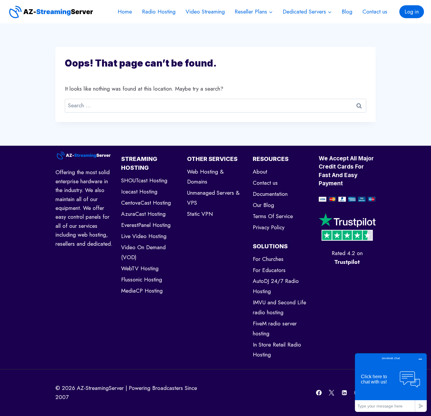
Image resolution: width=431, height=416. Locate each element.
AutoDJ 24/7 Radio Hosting (276, 286)
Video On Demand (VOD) (143, 252)
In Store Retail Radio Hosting (277, 350)
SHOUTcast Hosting (144, 180)
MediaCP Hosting (142, 291)
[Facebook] (318, 392)
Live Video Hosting (144, 236)
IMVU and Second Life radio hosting (279, 307)
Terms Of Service (273, 216)
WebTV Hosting (140, 268)
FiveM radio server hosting (275, 328)
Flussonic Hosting (141, 279)
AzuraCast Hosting (143, 214)
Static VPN (200, 214)
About (260, 172)
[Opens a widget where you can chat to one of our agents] (391, 382)
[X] (331, 392)
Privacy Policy (268, 227)
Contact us (374, 12)
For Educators (269, 270)
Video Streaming (205, 12)
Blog (347, 12)
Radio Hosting (159, 12)
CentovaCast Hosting (146, 203)
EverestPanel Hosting (146, 225)
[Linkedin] (344, 392)
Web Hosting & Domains (205, 177)
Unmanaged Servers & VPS (213, 198)
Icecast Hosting (139, 192)
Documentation (270, 194)
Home (125, 12)
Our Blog (263, 205)
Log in (412, 12)
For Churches (268, 259)
